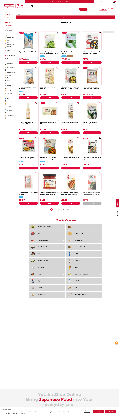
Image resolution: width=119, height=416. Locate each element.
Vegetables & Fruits (44, 226)
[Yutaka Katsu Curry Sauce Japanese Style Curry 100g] (70, 181)
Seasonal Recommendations (11, 47)
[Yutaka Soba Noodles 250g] (70, 111)
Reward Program (8, 30)
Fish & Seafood (43, 240)
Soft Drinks (78, 281)
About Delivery (103, 8)
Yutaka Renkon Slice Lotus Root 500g (27, 87)
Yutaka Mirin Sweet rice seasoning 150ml (26, 123)
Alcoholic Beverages (81, 274)
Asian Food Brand (11, 55)
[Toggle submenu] (15, 37)
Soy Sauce (41, 281)
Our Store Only (9, 17)
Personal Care (10, 118)
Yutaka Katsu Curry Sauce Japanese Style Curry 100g (69, 193)
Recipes (44, 5)
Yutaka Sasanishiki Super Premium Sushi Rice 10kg (91, 87)
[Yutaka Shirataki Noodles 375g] (49, 111)
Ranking (8, 40)
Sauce (40, 287)
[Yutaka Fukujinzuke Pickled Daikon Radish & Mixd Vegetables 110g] (49, 181)
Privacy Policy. (22, 413)
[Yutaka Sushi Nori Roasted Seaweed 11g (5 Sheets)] (92, 40)
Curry (76, 226)
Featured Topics (10, 37)
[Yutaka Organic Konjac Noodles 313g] (49, 76)
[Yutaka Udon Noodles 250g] (70, 146)
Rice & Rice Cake (43, 247)
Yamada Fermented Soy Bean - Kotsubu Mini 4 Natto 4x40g (28, 158)
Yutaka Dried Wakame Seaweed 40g (90, 123)
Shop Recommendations (11, 43)
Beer (76, 267)
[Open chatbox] (116, 342)
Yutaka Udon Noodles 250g (70, 157)
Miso (39, 274)
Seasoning (41, 294)
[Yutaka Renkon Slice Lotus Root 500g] (28, 76)
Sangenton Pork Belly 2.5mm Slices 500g (28, 193)
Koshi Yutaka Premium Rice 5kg (92, 158)
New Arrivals (8, 25)
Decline (111, 411)
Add (28, 62)
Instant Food (79, 233)
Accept (99, 411)
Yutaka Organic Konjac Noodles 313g (47, 87)
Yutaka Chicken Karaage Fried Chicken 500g (48, 158)
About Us (7, 14)
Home (19, 14)
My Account (107, 3)
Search (83, 9)
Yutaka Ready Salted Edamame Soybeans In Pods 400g (49, 52)
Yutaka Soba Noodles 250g (70, 122)
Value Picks (8, 22)
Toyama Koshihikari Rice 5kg (28, 52)
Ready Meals (79, 240)
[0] (113, 2)
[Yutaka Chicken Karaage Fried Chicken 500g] (49, 146)
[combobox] (59, 9)
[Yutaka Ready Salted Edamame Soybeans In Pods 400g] (49, 40)
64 (64, 209)
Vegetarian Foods (44, 260)
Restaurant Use (9, 28)
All (32, 5)
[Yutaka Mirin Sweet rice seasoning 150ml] (28, 111)
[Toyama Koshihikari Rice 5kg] (28, 40)
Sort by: (21, 28)
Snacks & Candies (81, 247)
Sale (6, 20)
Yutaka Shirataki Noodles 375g (48, 123)
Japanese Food (10, 53)
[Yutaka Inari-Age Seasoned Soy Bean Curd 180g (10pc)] (70, 76)
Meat (39, 233)
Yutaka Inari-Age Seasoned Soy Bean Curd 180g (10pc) (70, 87)
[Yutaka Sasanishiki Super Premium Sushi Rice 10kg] (92, 76)
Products (36, 5)
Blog (40, 5)
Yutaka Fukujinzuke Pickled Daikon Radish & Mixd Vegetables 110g (49, 193)
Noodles (40, 253)
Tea (76, 287)
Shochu (77, 260)
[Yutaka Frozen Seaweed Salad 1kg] (70, 40)
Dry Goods (41, 267)
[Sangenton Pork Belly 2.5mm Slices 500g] (28, 181)
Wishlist (101, 3)
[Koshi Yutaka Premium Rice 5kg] (92, 146)
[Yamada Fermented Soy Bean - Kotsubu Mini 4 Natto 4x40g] (28, 146)
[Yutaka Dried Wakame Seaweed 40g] (92, 111)
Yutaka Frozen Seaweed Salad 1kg (69, 52)
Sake (76, 253)
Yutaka (8, 50)
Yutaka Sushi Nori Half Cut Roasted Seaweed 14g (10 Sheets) (91, 193)
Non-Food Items (80, 294)
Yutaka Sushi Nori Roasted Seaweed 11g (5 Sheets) (91, 52)
